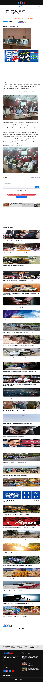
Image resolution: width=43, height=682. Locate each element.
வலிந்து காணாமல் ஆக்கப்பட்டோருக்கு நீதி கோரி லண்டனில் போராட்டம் (15, 462)
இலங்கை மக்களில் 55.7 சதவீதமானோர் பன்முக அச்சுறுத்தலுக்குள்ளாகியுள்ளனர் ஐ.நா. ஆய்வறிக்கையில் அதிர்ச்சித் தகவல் (21, 501)
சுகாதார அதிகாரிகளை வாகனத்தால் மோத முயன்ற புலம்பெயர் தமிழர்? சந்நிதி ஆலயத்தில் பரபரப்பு (20, 371)
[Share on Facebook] (6, 21)
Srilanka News (12, 16)
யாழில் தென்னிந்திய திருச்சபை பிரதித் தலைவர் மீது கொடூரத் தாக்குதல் (15, 590)
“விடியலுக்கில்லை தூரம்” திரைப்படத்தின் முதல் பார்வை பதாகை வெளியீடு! (16, 514)
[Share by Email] (11, 21)
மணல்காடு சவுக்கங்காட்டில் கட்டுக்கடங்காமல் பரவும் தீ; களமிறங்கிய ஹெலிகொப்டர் (17, 423)
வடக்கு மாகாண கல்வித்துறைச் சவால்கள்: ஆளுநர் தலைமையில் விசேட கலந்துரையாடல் (18, 252)
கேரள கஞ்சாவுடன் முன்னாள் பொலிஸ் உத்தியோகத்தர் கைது (13, 436)
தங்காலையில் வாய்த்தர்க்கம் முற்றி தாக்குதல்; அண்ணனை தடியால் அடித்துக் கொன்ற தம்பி (19, 527)
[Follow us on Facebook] (6, 626)
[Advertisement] (21, 73)
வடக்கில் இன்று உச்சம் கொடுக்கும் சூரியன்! (10, 552)
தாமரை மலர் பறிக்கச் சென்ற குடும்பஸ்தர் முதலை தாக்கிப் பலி (13, 265)
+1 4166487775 (9, 661)
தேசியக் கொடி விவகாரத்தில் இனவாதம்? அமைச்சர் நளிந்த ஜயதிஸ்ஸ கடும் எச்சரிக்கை (18, 280)
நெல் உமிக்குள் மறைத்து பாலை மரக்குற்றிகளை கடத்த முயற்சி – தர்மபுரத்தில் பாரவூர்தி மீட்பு (18, 345)
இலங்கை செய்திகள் (21, 18)
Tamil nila (5, 26)
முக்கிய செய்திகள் (13, 200)
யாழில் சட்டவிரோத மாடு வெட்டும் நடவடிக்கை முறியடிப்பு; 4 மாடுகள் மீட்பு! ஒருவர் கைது (18, 332)
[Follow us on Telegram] (4, 626)
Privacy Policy (5, 659)
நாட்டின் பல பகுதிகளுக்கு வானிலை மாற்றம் (10, 319)
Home (11, 18)
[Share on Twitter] (7, 21)
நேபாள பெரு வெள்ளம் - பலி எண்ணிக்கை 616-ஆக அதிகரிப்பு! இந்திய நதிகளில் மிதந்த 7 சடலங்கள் (20, 539)
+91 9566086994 (9, 665)
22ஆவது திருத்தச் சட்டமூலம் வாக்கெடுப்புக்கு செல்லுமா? (13, 240)
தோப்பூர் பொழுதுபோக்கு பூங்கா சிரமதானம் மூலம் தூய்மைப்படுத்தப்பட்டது (15, 475)
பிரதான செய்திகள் (29, 18)
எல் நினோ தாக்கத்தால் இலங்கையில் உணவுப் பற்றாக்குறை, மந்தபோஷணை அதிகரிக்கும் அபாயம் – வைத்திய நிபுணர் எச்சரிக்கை (20, 385)
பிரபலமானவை (30, 200)
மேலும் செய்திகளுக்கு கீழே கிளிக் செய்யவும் (17, 194)
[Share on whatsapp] (4, 21)
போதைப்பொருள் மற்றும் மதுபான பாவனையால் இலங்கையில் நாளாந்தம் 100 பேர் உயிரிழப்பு (18, 603)
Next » (38, 620)
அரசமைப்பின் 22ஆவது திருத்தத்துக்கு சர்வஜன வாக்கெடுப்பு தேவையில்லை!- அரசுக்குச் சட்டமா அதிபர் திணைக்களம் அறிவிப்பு (21, 294)
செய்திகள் (15, 18)
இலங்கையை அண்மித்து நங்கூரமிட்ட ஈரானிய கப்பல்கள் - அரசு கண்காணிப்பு (16, 398)
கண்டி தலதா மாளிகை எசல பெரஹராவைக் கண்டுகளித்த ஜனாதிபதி (15, 616)
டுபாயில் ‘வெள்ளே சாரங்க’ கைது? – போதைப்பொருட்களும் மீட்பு (14, 307)
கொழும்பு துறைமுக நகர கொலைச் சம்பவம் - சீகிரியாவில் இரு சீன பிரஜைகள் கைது (17, 565)
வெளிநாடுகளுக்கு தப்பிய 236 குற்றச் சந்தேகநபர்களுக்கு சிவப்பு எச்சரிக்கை (16, 410)
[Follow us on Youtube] (11, 626)
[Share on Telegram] (9, 21)
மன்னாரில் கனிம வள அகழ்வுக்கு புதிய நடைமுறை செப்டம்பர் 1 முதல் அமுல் (16, 488)
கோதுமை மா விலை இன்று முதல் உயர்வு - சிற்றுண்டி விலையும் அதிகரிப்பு (15, 578)
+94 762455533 (10, 663)
